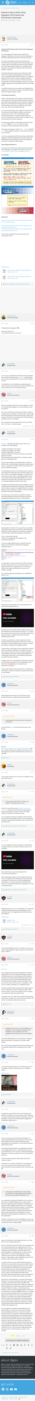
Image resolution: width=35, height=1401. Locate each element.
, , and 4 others (16, 284)
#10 (33, 792)
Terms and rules (13, 1397)
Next (18, 1336)
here (12, 727)
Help (11, 1399)
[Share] (30, 45)
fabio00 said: (6, 797)
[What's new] (29, 2)
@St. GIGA (4, 969)
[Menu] (3, 2)
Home (15, 1399)
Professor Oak (7, 20)
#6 (33, 691)
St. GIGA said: (6, 1024)
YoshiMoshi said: (7, 716)
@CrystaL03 (26, 151)
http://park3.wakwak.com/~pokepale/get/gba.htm (15, 748)
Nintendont (21, 377)
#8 (33, 742)
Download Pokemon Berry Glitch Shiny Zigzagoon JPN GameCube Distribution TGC (16, 229)
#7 (33, 710)
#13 (33, 944)
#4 (33, 401)
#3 (33, 371)
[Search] (32, 2)
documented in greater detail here (11, 151)
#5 (33, 439)
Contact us (4, 1397)
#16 (33, 1062)
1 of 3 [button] (12, 1336)
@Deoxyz (4, 444)
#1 (33, 45)
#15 (33, 1018)
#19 (33, 1182)
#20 (33, 1236)
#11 (33, 840)
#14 (33, 965)
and (11, 676)
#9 (33, 772)
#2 (33, 323)
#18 (33, 1133)
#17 (33, 1109)
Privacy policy (23, 1397)
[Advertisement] (17, 28)
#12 (33, 904)
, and (15, 826)
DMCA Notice (5, 1399)
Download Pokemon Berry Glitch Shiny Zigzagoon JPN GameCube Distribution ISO (16, 226)
